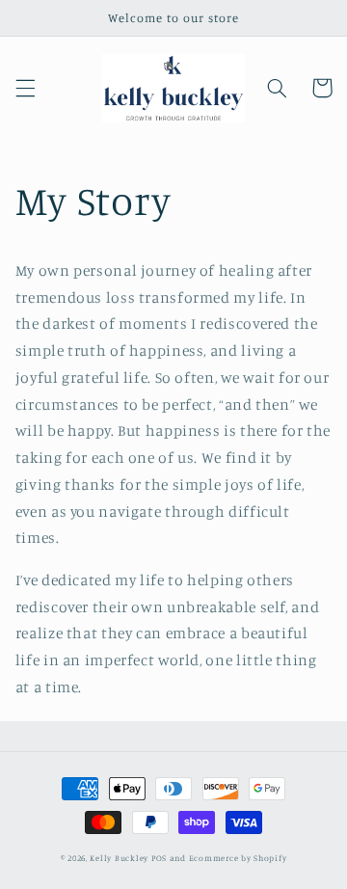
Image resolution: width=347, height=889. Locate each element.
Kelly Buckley (119, 857)
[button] (25, 88)
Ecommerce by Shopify (238, 857)
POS (159, 857)
